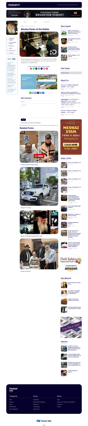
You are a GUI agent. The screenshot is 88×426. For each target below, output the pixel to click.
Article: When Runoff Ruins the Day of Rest (11, 75)
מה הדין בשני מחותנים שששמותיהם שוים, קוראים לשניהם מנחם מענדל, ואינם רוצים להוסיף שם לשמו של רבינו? (11, 66)
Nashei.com (36, 404)
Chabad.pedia (36, 406)
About (58, 399)
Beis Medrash (12, 406)
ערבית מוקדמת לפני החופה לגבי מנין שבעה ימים (11, 91)
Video (35, 22)
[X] (38, 93)
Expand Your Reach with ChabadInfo (66, 402)
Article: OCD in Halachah (10, 86)
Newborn (11, 402)
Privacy (44, 425)
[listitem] (71, 33)
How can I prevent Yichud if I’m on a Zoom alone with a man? (11, 80)
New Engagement (13, 409)
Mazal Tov (47, 22)
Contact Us (59, 404)
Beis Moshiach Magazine (39, 402)
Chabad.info (36, 399)
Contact (59, 406)
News (25, 22)
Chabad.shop (36, 409)
